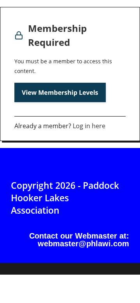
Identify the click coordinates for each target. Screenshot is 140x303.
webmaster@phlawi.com (83, 243)
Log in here (89, 126)
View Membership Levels (60, 92)
